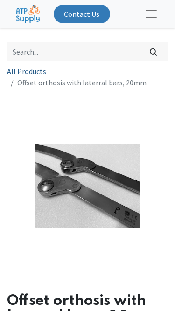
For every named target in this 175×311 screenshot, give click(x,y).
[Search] (154, 51)
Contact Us (81, 14)
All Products (26, 71)
